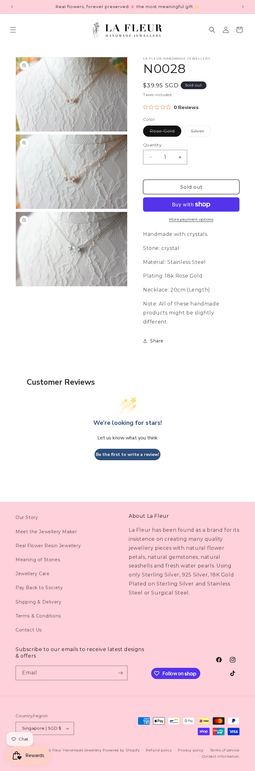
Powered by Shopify (121, 750)
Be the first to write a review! (127, 454)
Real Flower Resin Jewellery (48, 545)
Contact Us (29, 630)
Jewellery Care (32, 573)
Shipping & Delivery (38, 602)
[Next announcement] (243, 7)
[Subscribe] (120, 673)
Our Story (27, 517)
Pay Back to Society (39, 587)
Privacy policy (191, 750)
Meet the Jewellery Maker (46, 532)
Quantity (152, 144)
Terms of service (224, 750)
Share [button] (157, 341)
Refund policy (159, 750)
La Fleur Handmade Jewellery (74, 750)
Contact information (220, 756)
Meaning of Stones (38, 559)
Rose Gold (165, 132)
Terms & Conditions (38, 616)
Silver (201, 132)
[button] (13, 30)
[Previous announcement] (12, 7)
